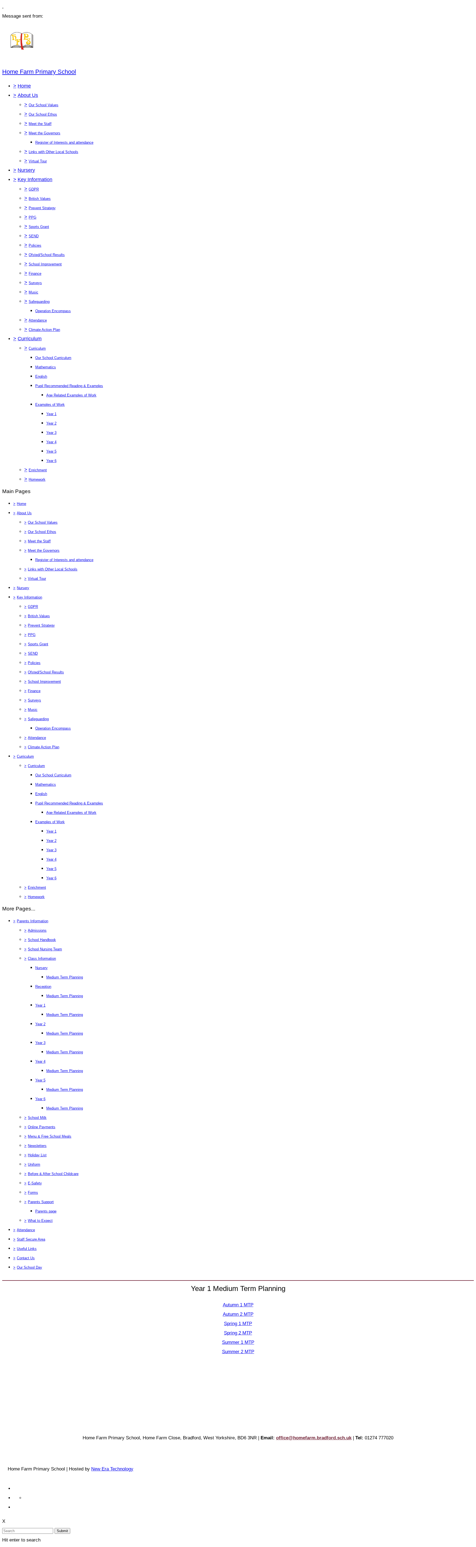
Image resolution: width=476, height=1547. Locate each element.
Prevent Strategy (42, 208)
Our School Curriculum (53, 358)
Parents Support (41, 1202)
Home (24, 86)
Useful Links (27, 1249)
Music (33, 292)
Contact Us (26, 1258)
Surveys (35, 283)
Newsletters (37, 1146)
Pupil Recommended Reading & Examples (69, 386)
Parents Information (32, 921)
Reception (43, 987)
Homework (37, 479)
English (41, 376)
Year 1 (51, 414)
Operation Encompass (53, 311)
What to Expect (40, 1221)
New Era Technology (112, 1469)
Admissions (37, 930)
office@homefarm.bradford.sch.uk (313, 1437)
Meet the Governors (44, 133)
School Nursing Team (45, 949)
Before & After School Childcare (53, 1174)
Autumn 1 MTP (238, 1304)
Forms (33, 1192)
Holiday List (37, 1155)
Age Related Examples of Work (71, 395)
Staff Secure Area (31, 1239)
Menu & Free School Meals (49, 1136)
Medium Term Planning (64, 977)
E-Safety (35, 1183)
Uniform (34, 1164)
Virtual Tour (38, 161)
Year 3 (51, 433)
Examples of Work (50, 405)
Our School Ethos (43, 114)
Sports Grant (39, 227)
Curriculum (30, 338)
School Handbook (42, 940)
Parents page (45, 1211)
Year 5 (51, 451)
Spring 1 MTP (238, 1323)
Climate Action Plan (44, 330)
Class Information (42, 958)
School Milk (37, 1118)
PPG (32, 217)
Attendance (38, 320)
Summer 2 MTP (238, 1351)
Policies (35, 245)
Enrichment (38, 470)
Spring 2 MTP (238, 1333)
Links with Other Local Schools (53, 152)
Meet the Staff (40, 124)
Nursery (26, 170)
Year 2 (51, 423)
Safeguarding (39, 302)
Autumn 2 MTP (238, 1314)
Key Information (35, 179)
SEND (34, 236)
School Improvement (45, 264)
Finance (35, 273)
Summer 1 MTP (238, 1342)
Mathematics (45, 367)
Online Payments (41, 1127)
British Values (40, 199)
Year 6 (51, 461)
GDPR (34, 189)
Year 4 (51, 442)
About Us (28, 95)
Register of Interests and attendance (64, 142)
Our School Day (29, 1267)
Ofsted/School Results (47, 255)
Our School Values (43, 105)
